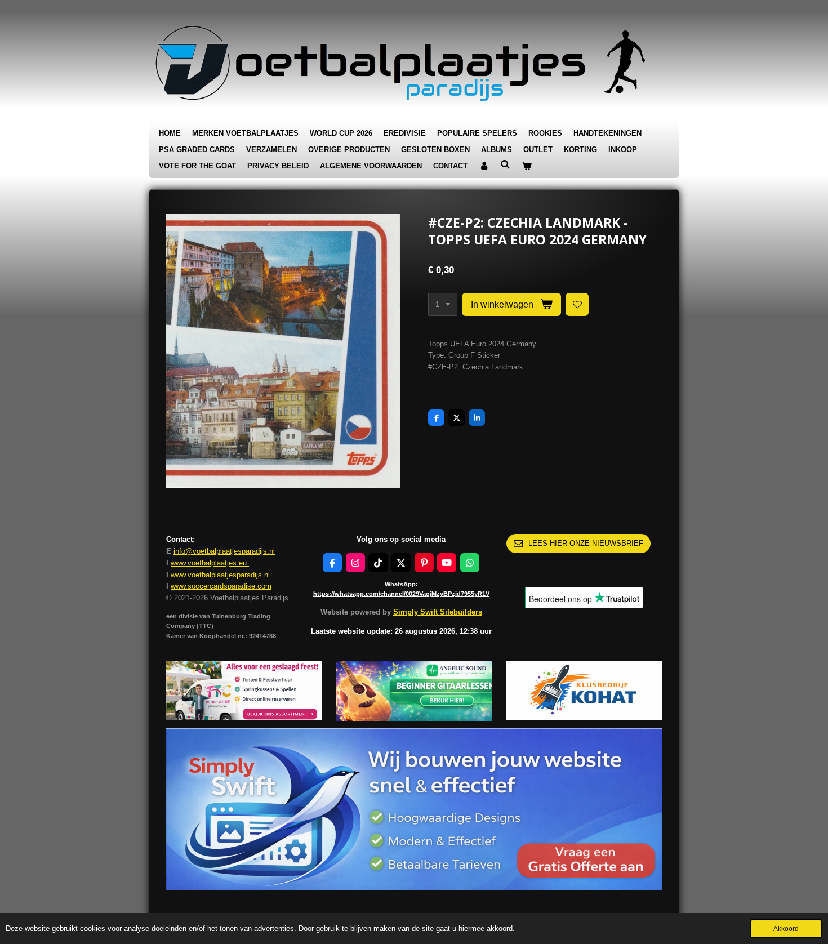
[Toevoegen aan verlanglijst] (577, 304)
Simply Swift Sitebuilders (437, 612)
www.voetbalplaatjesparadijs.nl (220, 575)
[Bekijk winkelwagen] (526, 166)
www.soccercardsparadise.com (221, 586)
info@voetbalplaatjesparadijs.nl (224, 551)
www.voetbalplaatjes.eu (210, 563)
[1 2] (442, 304)
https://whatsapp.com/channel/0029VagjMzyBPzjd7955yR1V (401, 593)
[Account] (484, 166)
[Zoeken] (505, 164)
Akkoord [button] (786, 928)
